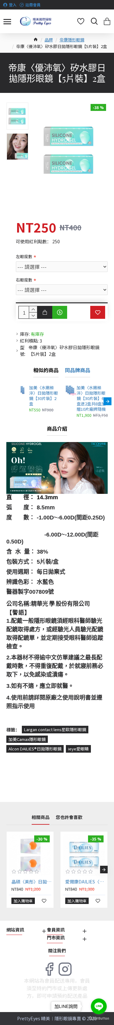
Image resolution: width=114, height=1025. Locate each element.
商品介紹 (57, 428)
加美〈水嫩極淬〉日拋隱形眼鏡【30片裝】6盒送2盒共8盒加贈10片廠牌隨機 (91, 398)
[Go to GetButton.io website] (99, 1018)
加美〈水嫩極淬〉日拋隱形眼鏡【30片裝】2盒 (43, 396)
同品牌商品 (77, 370)
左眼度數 (24, 256)
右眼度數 (24, 280)
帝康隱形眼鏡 (72, 40)
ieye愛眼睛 (78, 749)
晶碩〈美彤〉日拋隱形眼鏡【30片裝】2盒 (31, 881)
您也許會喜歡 (69, 817)
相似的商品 (46, 370)
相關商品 (40, 817)
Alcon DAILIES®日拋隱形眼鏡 (35, 749)
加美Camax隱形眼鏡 (27, 739)
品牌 (49, 40)
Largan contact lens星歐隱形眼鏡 (55, 729)
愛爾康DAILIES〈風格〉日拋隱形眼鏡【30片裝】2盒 (85, 881)
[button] (16, 401)
